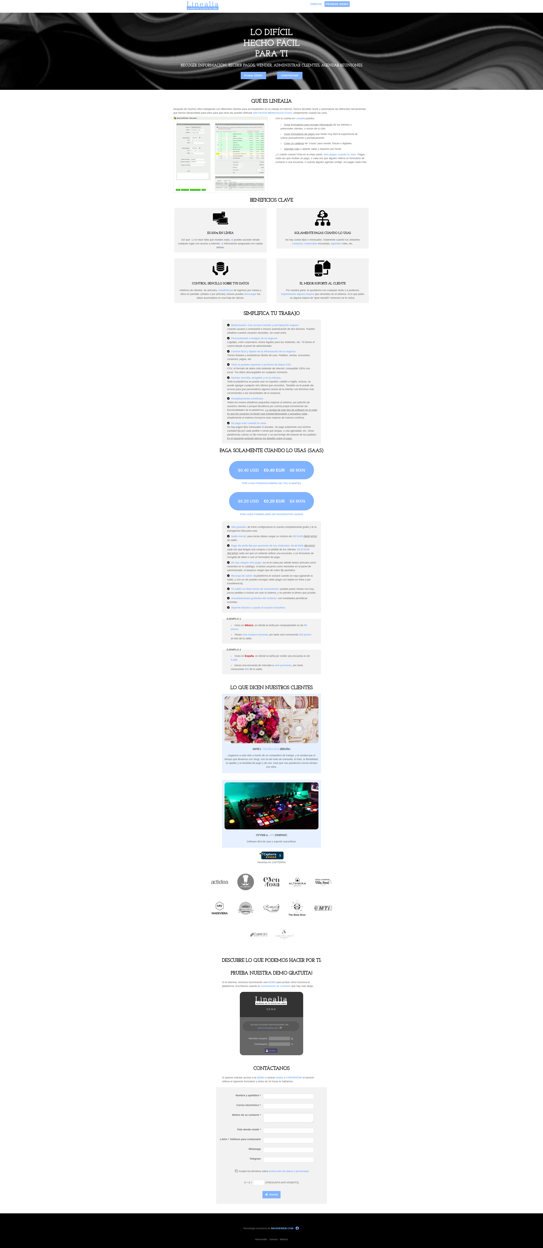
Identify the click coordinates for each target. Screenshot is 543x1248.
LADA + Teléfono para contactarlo (240, 1139)
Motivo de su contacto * (246, 1114)
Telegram (255, 1158)
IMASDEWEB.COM (282, 1228)
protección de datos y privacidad (289, 1171)
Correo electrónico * (248, 1105)
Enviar (273, 1194)
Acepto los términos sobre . (274, 1171)
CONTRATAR (289, 75)
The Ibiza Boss (271, 749)
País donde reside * (249, 1129)
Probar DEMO (337, 4)
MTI (272, 835)
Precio (316, 4)
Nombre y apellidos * (248, 1095)
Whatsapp (255, 1149)
